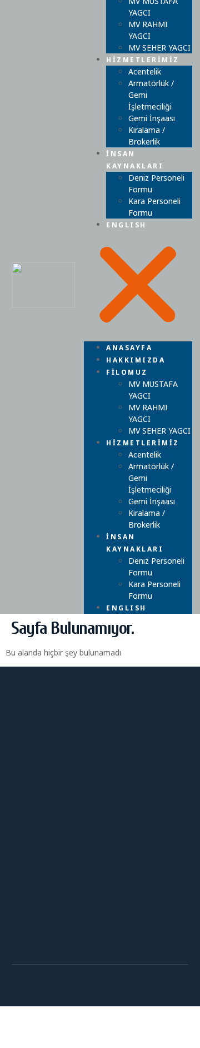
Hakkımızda (135, 360)
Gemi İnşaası (151, 118)
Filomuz (127, 372)
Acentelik (144, 71)
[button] (138, 286)
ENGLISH (126, 225)
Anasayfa (129, 347)
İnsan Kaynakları (134, 160)
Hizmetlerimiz (142, 59)
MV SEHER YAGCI (159, 430)
